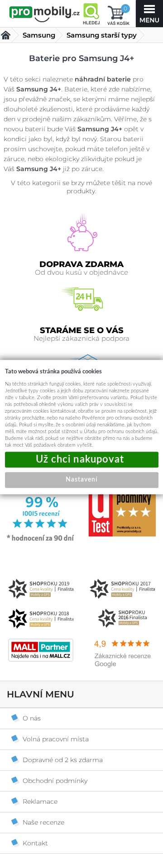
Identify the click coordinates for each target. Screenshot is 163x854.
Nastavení (81, 480)
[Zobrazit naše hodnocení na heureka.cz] (41, 540)
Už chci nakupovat (81, 460)
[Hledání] (91, 13)
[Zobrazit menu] (149, 13)
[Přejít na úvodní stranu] (44, 14)
